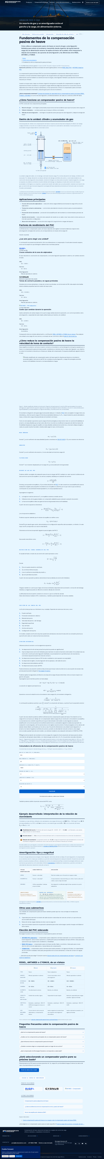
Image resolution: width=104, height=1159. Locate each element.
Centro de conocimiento (62, 2)
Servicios (52, 2)
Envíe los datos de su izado (29, 1070)
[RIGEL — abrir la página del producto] (37, 967)
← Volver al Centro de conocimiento (32, 1077)
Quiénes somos (76, 2)
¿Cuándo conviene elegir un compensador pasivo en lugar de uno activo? (41, 1046)
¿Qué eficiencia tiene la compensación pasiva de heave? (37, 1041)
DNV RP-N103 (61, 439)
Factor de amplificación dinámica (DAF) (35, 1112)
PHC (63, 413)
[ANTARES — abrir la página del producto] (56, 967)
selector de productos (70, 336)
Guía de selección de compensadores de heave (60, 955)
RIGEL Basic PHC (67, 67)
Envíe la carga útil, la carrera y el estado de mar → (70, 1124)
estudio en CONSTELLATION (50, 846)
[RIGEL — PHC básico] (22, 248)
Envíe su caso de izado (92, 2)
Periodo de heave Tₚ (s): (26, 771)
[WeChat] (85, 1143)
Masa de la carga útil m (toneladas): (29, 752)
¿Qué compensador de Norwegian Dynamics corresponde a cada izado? (41, 1051)
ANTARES (58, 191)
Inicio (24, 58)
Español (83, 2)
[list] (49, 34)
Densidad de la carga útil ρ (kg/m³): (29, 765)
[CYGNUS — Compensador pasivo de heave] (24, 277)
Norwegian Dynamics (44, 671)
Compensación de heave (41, 2)
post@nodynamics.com (19, 1143)
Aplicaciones (50, 34)
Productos (29, 2)
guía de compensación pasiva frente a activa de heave (44, 1019)
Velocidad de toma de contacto (65, 34)
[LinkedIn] (75, 1143)
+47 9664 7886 (32, 1143)
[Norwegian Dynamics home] (12, 1131)
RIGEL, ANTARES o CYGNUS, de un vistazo (64, 334)
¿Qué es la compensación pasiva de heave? (33, 1032)
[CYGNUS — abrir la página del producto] (75, 967)
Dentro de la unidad (38, 34)
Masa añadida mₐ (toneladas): (27, 758)
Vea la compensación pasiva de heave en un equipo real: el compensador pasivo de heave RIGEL (49, 1120)
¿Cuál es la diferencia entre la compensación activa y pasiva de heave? (44, 1106)
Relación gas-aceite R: (25, 783)
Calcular (52, 791)
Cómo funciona (26, 34)
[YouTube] (82, 1143)
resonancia (51, 863)
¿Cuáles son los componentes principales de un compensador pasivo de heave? (44, 1037)
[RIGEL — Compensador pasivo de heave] (33, 1089)
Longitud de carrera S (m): (26, 777)
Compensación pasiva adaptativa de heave (36, 1101)
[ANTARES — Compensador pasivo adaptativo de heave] (73, 1089)
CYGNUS (44, 193)
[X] (79, 1143)
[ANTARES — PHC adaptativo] (27, 305)
